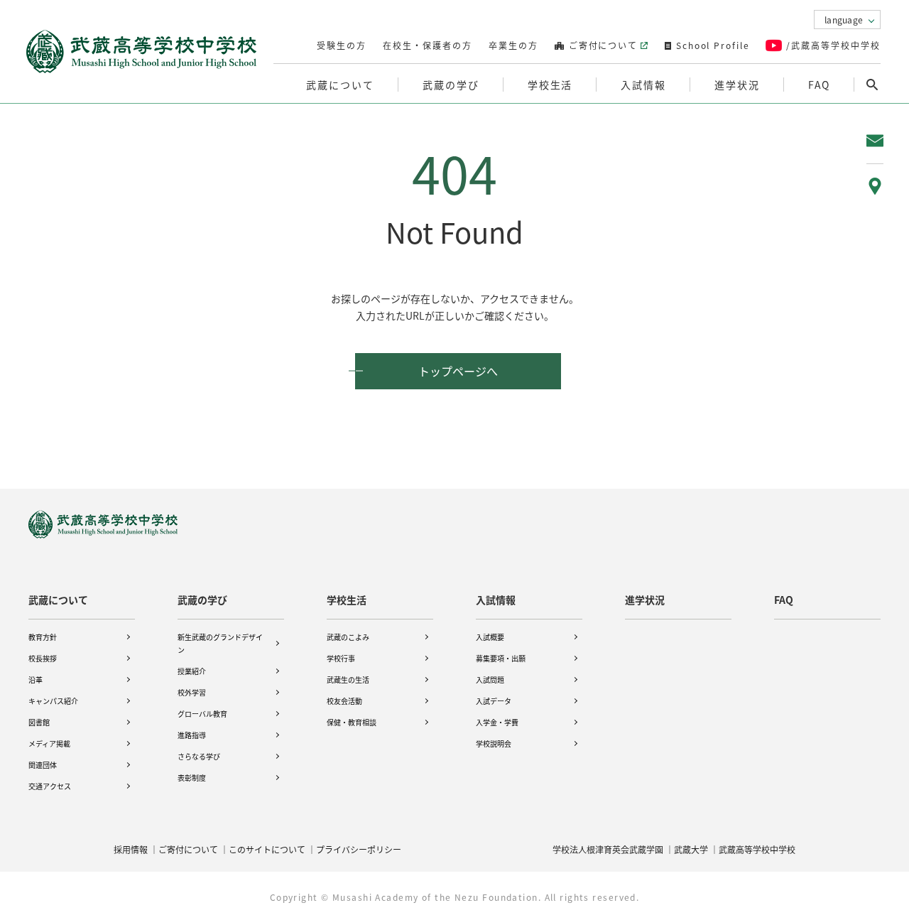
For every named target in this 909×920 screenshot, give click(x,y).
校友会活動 (344, 701)
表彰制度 (192, 777)
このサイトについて (267, 849)
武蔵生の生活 (348, 679)
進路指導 (192, 735)
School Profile (711, 45)
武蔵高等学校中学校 (757, 849)
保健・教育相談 (351, 722)
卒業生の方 (513, 45)
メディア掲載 (49, 743)
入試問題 (490, 679)
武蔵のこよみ (348, 637)
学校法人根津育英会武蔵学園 (608, 849)
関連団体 (42, 764)
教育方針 (42, 637)
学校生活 (346, 599)
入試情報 (496, 599)
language (843, 19)
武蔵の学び (202, 599)
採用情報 (131, 849)
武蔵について (58, 599)
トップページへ (458, 370)
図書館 (39, 722)
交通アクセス (49, 786)
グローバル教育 (202, 713)
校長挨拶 (42, 658)
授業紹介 (192, 671)
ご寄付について (601, 45)
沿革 (35, 679)
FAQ (819, 84)
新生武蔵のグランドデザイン (220, 643)
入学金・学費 (497, 722)
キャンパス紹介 (53, 701)
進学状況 (737, 84)
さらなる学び (199, 756)
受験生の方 (341, 45)
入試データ (493, 701)
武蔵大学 (691, 849)
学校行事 (341, 658)
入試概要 (490, 637)
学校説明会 (493, 743)
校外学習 (192, 692)
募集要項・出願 (501, 658)
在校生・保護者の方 (427, 45)
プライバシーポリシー (358, 849)
